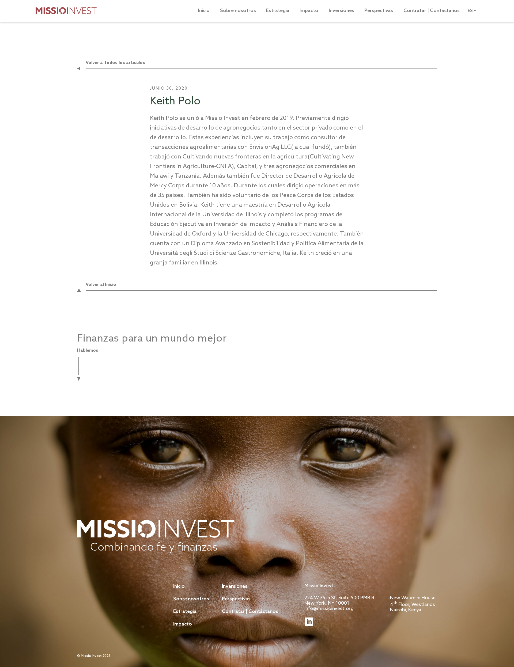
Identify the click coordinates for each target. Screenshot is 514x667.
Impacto (309, 11)
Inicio (204, 11)
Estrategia (277, 11)
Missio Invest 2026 (96, 656)
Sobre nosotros (238, 11)
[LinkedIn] (309, 621)
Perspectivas (378, 11)
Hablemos (87, 350)
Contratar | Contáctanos (431, 11)
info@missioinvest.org (329, 609)
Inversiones (341, 11)
